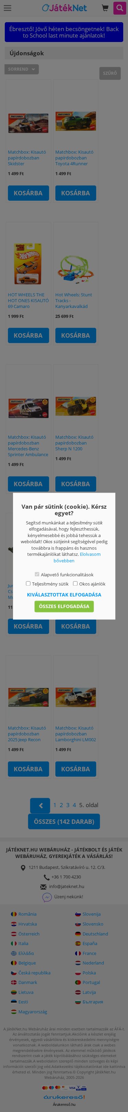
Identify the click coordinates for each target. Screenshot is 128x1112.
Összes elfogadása (64, 606)
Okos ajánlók (92, 584)
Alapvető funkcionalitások (67, 575)
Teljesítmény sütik (50, 584)
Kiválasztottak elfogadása (64, 594)
